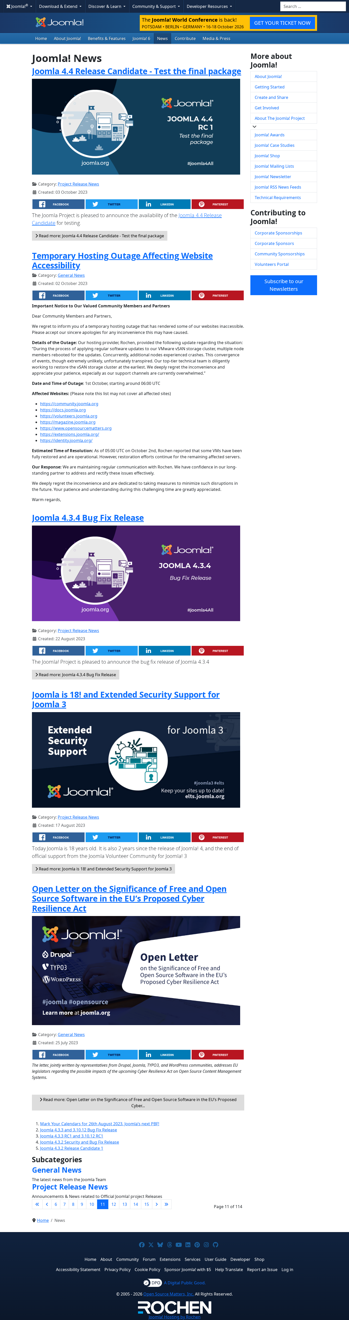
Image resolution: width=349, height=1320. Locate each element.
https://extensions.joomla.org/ (69, 434)
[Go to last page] (166, 1204)
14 (135, 1204)
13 (124, 1204)
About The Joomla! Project (280, 118)
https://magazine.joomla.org (68, 422)
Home (41, 38)
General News (71, 275)
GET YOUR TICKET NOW (282, 22)
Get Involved (267, 108)
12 (113, 1204)
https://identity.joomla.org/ (66, 440)
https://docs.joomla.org (63, 410)
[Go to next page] (156, 1204)
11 (102, 1204)
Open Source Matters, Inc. (168, 1294)
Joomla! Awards (270, 135)
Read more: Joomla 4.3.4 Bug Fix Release (77, 674)
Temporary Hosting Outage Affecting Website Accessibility (122, 260)
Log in (287, 1269)
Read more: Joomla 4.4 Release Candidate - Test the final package (101, 236)
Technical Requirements (278, 197)
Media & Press (216, 38)
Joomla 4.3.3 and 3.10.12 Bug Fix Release (78, 1130)
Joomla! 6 (141, 38)
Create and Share (271, 97)
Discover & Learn (105, 6)
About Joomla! (67, 38)
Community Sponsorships (280, 254)
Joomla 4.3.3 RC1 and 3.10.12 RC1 (71, 1136)
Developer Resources (208, 6)
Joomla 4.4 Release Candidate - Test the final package (136, 71)
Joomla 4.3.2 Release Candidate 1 (71, 1148)
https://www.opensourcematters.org (76, 428)
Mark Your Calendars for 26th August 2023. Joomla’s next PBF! (99, 1124)
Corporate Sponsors (274, 243)
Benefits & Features (107, 38)
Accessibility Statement (78, 1269)
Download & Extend (58, 6)
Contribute (185, 38)
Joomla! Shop (267, 156)
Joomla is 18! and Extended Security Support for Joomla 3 (126, 699)
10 (91, 1204)
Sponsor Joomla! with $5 (187, 1269)
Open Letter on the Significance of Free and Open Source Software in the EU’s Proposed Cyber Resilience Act (129, 898)
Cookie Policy (147, 1269)
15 (146, 1204)
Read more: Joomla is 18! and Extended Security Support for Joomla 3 (105, 869)
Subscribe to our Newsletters (283, 285)
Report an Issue (262, 1269)
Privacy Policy (117, 1269)
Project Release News (78, 184)
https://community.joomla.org (69, 404)
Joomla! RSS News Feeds (278, 187)
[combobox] (313, 6)
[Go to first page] (37, 1204)
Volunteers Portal (272, 264)
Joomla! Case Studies (275, 145)
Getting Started (270, 87)
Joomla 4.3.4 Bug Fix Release (88, 517)
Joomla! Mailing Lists (274, 166)
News (162, 38)
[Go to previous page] (47, 1204)
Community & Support (154, 6)
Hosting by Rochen (175, 1317)
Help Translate (229, 1269)
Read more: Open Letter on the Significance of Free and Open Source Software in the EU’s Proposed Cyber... (139, 1102)
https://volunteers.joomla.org (68, 416)
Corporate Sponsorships (278, 233)
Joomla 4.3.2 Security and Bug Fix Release (79, 1142)
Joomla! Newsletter (273, 176)
